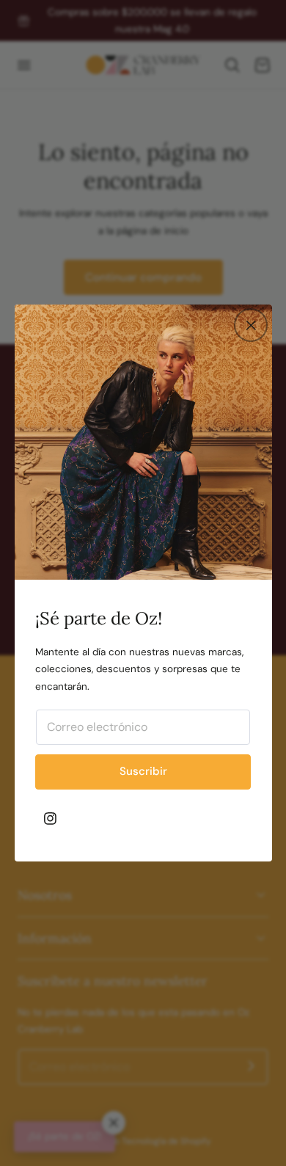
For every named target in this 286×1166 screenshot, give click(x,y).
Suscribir (143, 771)
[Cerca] (251, 325)
